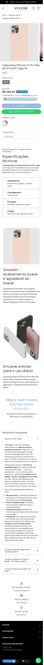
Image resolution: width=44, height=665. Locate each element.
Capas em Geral (14, 15)
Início (4, 15)
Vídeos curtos (8, 118)
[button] (3, 8)
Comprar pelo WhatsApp (23, 112)
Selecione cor (7, 78)
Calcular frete (8, 132)
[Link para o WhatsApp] (38, 660)
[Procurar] (33, 8)
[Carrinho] (38, 8)
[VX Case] (20, 8)
